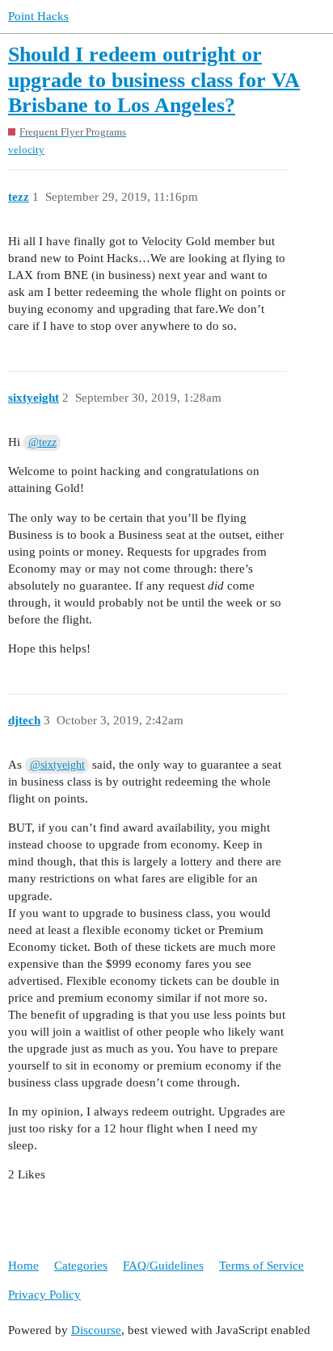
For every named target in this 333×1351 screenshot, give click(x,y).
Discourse (96, 1330)
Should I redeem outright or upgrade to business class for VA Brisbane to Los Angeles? (154, 80)
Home (23, 1265)
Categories (80, 1265)
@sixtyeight (57, 765)
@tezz (42, 442)
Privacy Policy (44, 1294)
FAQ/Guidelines (163, 1265)
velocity (26, 150)
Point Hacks (38, 16)
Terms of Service (261, 1265)
